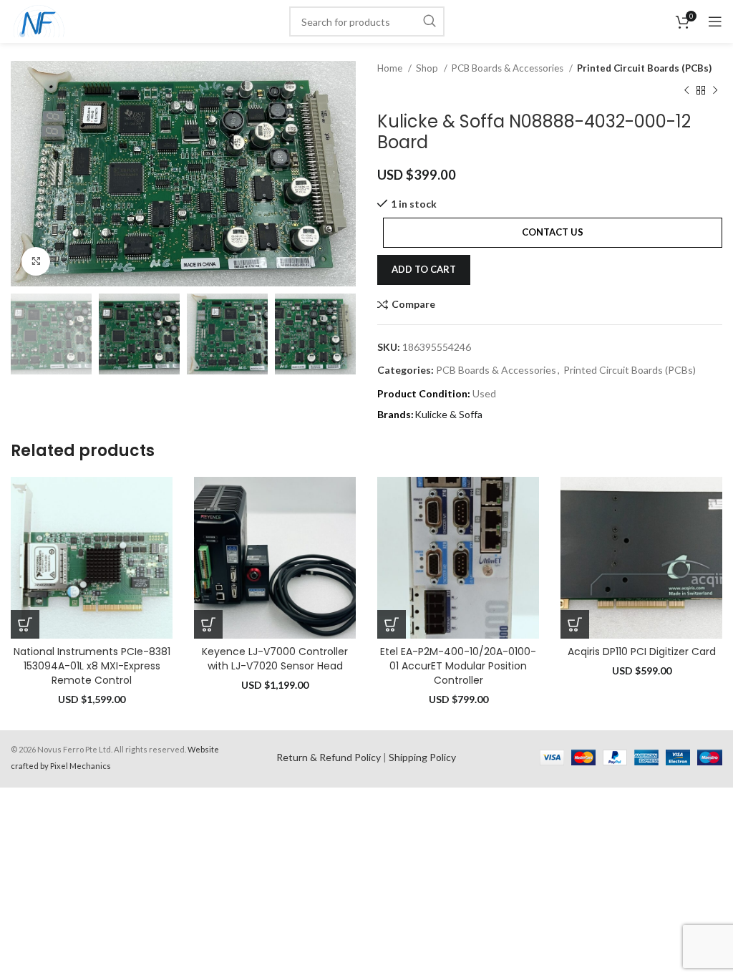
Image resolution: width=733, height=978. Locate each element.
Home (390, 68)
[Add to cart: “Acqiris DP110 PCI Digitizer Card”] (574, 624)
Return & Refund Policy (328, 757)
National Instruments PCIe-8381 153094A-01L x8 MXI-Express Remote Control (92, 665)
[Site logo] (39, 20)
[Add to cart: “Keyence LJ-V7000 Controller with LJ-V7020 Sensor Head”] (208, 624)
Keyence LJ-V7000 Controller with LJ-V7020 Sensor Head (275, 658)
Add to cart (424, 269)
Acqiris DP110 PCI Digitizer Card (642, 651)
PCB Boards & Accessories (508, 68)
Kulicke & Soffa (448, 414)
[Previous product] (686, 90)
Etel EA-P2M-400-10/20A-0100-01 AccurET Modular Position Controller (458, 665)
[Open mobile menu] (715, 21)
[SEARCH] (429, 21)
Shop (428, 68)
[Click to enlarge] (35, 261)
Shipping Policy (422, 757)
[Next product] (715, 90)
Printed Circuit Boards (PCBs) (644, 68)
